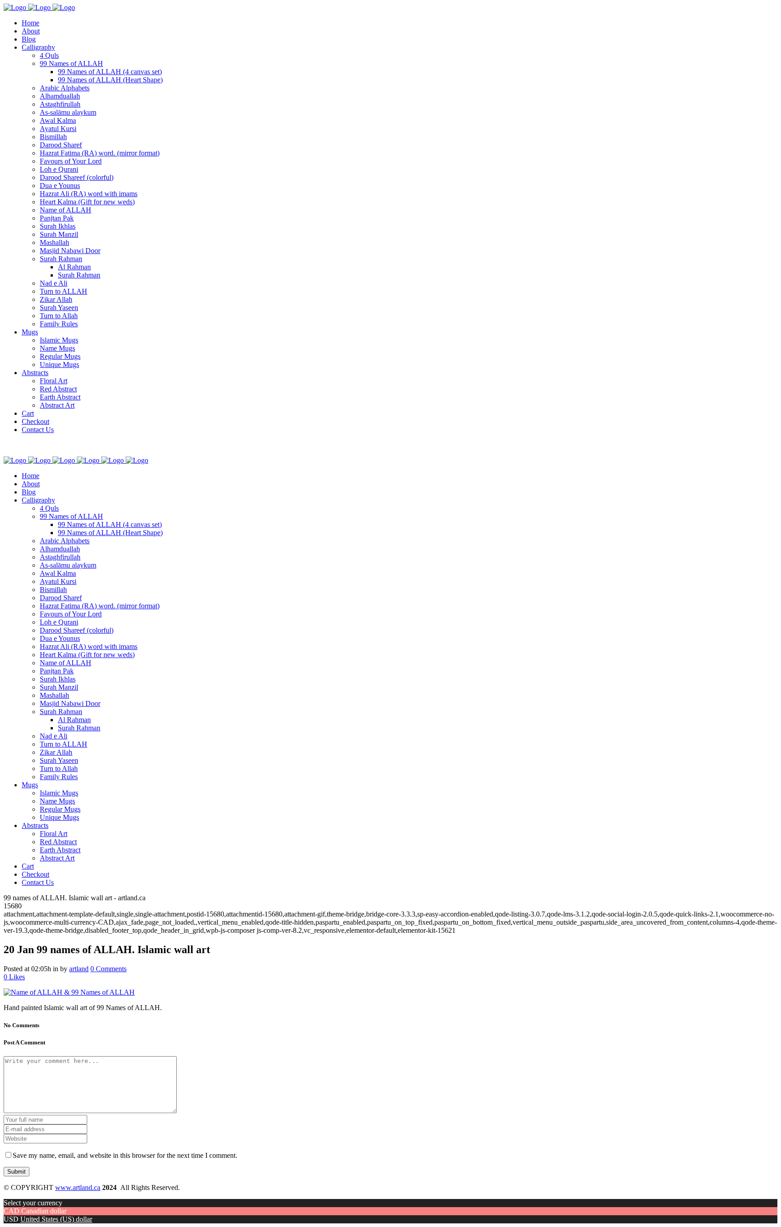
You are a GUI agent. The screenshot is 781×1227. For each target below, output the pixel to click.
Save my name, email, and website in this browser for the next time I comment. (125, 1155)
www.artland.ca (77, 1187)
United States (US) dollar (56, 1219)
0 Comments (108, 969)
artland (79, 969)
